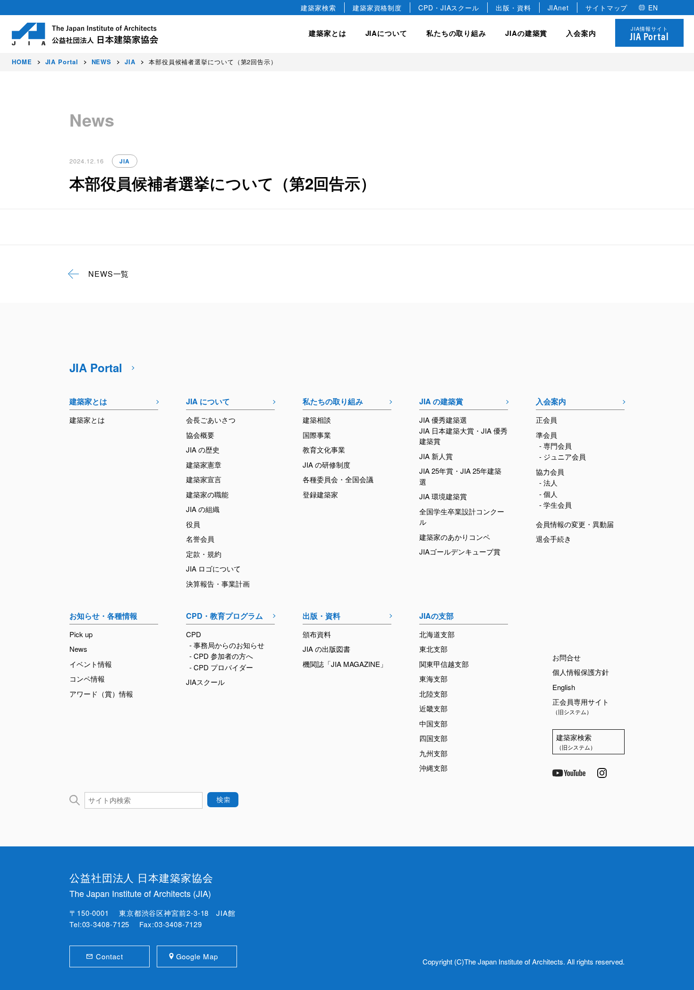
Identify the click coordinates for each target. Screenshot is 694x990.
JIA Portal (95, 367)
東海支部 (433, 678)
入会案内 (551, 401)
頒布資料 (317, 634)
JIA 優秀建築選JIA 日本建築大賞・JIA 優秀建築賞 (463, 430)
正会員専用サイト (580, 706)
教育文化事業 (324, 449)
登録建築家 (320, 494)
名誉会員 (200, 539)
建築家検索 (318, 7)
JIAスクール (205, 682)
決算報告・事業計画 (218, 584)
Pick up (81, 634)
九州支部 (433, 753)
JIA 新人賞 (436, 456)
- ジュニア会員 (562, 456)
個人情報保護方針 (580, 672)
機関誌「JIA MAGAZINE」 (345, 664)
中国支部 (433, 723)
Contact (109, 956)
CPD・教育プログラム (224, 615)
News (78, 649)
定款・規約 (203, 554)
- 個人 (548, 494)
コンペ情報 (87, 678)
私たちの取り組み (333, 401)
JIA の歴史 (203, 449)
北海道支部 (437, 634)
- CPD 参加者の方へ (221, 656)
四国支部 (433, 738)
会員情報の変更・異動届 (575, 524)
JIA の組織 (203, 509)
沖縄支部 (433, 768)
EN (653, 7)
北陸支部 (433, 694)
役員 (193, 524)
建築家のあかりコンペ (454, 537)
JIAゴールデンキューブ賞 (459, 551)
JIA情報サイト (649, 34)
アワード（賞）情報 (101, 694)
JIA (124, 161)
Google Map (197, 956)
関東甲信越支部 (444, 664)
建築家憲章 (203, 464)
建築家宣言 (203, 479)
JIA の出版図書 (326, 649)
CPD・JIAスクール (448, 7)
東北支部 (433, 649)
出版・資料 (513, 7)
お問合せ (566, 657)
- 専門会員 (555, 446)
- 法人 (548, 482)
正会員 (546, 420)
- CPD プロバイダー (221, 667)
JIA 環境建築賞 (443, 496)
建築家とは (328, 33)
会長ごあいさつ (211, 420)
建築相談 (317, 420)
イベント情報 (90, 664)
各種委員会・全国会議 (338, 479)
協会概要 (200, 435)
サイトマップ (606, 7)
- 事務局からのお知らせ (226, 645)
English (563, 687)
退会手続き (553, 539)
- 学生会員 (555, 505)
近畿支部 (433, 708)
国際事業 (317, 435)
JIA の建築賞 (441, 401)
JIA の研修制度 (326, 464)
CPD (193, 634)
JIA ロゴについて (213, 568)
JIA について (208, 401)
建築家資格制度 (377, 7)
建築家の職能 (207, 494)
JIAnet (558, 7)
